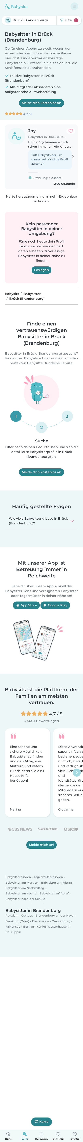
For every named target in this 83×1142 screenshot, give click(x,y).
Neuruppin (13, 932)
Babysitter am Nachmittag (24, 888)
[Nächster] (77, 773)
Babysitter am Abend (21, 893)
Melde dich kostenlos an (41, 103)
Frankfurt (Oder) (17, 921)
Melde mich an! (41, 845)
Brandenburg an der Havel (54, 916)
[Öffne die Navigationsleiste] (74, 6)
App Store (28, 605)
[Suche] (8, 20)
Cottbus (27, 916)
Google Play (57, 605)
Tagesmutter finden (48, 877)
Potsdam (12, 916)
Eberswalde (40, 921)
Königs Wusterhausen (52, 926)
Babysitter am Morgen (21, 882)
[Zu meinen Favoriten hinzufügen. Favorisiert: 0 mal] (70, 131)
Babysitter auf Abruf (54, 893)
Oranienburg (61, 921)
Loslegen (41, 270)
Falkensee (12, 926)
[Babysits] (16, 6)
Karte (44, 1122)
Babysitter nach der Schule (25, 899)
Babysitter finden (18, 877)
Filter (70, 20)
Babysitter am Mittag (56, 882)
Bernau (28, 926)
